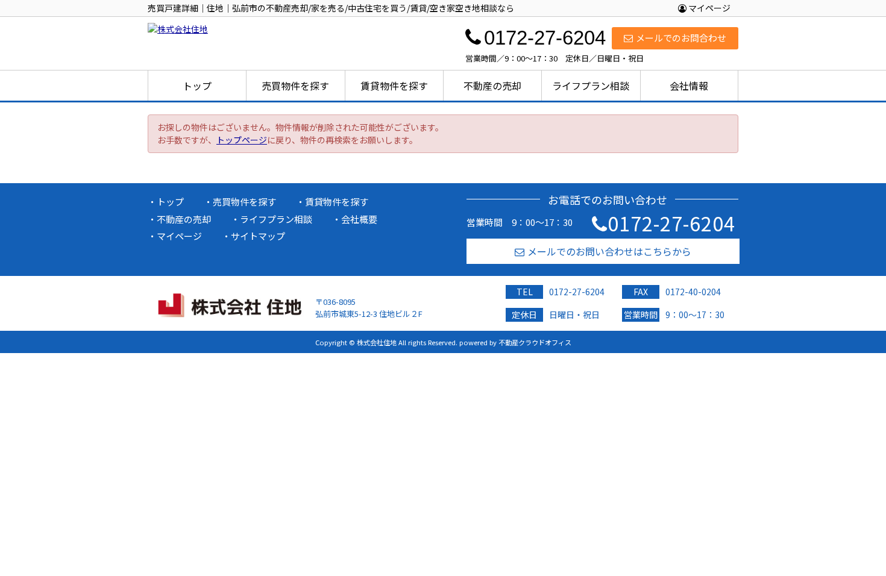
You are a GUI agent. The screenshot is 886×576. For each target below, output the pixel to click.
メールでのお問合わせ (681, 37)
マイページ (708, 8)
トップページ (241, 140)
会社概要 (359, 219)
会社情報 (689, 85)
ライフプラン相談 (590, 85)
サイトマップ (258, 236)
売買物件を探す (295, 85)
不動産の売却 (492, 85)
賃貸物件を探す (394, 85)
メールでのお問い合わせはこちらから (609, 251)
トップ (197, 85)
